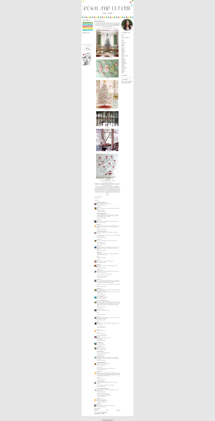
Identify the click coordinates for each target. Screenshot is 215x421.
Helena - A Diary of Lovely (101, 335)
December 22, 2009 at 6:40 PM (101, 360)
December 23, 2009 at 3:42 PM (101, 396)
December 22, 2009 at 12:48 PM (101, 286)
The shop (96, 183)
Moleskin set (116, 24)
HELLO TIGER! (99, 351)
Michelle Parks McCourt (101, 202)
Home (107, 410)
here (103, 57)
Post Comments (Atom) (103, 412)
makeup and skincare (124, 55)
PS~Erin (98, 239)
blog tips (122, 40)
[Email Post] (101, 196)
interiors (122, 53)
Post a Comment (97, 408)
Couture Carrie (99, 308)
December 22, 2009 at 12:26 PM (101, 277)
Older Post (118, 410)
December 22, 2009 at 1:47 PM (101, 314)
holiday (122, 49)
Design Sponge (108, 109)
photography (123, 62)
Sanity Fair (99, 288)
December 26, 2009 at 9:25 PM (101, 406)
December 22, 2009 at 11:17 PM (101, 369)
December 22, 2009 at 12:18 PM (101, 262)
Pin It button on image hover (107, 420)
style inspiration (124, 67)
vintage (122, 70)
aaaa (97, 329)
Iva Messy (116, 186)
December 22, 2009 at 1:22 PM (101, 298)
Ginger (98, 264)
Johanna (98, 245)
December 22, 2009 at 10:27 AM (101, 222)
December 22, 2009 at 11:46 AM (101, 250)
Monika (98, 224)
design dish (108, 179)
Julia (98, 316)
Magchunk (99, 252)
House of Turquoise (110, 57)
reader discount (123, 63)
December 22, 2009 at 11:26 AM (101, 237)
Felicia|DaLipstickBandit (101, 362)
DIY (122, 36)
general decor (123, 42)
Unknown (98, 371)
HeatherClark (99, 269)
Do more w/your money (125, 37)
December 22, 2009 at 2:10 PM (101, 333)
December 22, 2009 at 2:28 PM (101, 340)
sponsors (122, 66)
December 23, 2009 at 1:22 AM (101, 386)
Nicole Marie (99, 342)
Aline (98, 259)
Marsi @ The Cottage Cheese (102, 300)
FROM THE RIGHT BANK (101, 213)
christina (98, 279)
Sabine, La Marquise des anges (102, 388)
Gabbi (98, 321)
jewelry (122, 54)
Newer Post (96, 410)
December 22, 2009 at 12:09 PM (101, 257)
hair (122, 46)
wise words (123, 71)
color (122, 41)
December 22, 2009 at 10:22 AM (101, 211)
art (121, 38)
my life (122, 57)
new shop (122, 58)
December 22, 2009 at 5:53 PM (101, 349)
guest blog (123, 45)
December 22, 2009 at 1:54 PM (101, 327)
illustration (123, 50)
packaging (123, 59)
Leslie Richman (99, 346)
